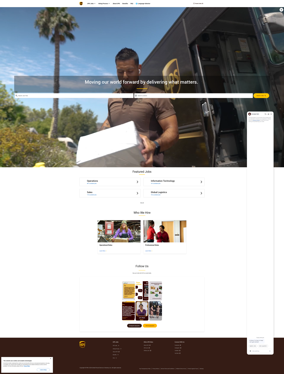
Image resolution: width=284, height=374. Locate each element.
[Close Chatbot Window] (271, 114)
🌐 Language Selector (143, 3)
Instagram (177, 347)
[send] (270, 351)
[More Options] (250, 351)
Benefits (125, 3)
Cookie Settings (43, 369)
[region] (260, 232)
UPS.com (146, 347)
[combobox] (74, 95)
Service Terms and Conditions (167, 368)
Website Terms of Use (181, 368)
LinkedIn (177, 350)
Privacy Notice (155, 368)
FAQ (131, 3)
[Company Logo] (81, 3)
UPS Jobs (115, 345)
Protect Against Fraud (193, 368)
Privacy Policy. (27, 366)
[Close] (50, 358)
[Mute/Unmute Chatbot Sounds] (268, 114)
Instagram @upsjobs (134, 325)
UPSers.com (146, 350)
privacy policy (256, 120)
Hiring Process (116, 348)
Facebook (177, 345)
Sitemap (202, 368)
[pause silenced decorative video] (281, 10)
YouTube (177, 353)
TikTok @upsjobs (149, 325)
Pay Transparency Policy (145, 368)
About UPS (116, 3)
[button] (142, 203)
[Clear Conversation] (265, 114)
